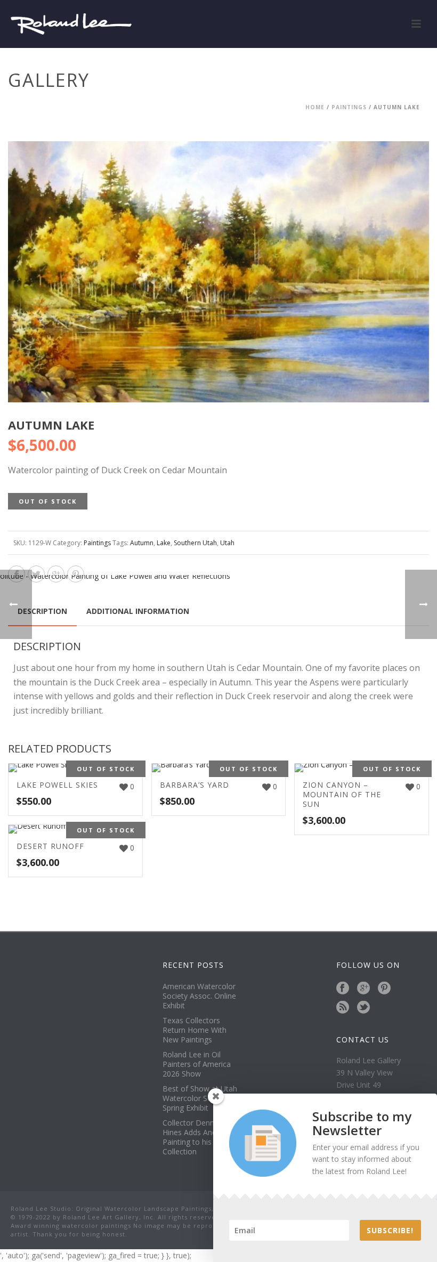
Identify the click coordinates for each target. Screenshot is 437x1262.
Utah (227, 542)
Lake (164, 542)
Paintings (349, 107)
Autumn (141, 542)
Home (315, 107)
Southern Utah (195, 542)
